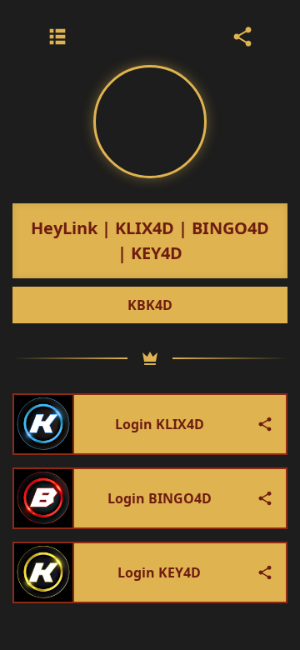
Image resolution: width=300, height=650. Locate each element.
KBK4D (150, 305)
